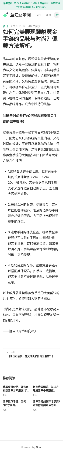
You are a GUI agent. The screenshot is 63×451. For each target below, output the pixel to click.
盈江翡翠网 (20, 14)
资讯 (58, 14)
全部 (38, 14)
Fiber (39, 447)
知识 (48, 14)
